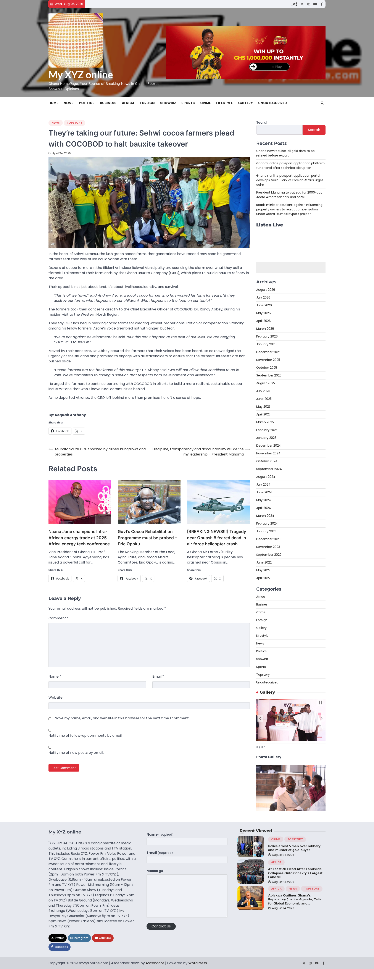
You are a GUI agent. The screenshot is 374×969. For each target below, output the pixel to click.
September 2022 (268, 554)
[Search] (322, 103)
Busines (262, 604)
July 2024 (263, 484)
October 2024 (266, 461)
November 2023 (268, 547)
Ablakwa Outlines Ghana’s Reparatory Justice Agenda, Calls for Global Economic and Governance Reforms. (294, 901)
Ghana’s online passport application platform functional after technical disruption (290, 165)
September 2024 (269, 469)
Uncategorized (272, 103)
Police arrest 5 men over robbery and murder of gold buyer (294, 848)
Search (262, 122)
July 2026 (263, 297)
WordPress (197, 963)
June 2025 (264, 399)
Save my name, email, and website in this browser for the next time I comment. (122, 718)
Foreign (147, 103)
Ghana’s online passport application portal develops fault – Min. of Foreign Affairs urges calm (289, 180)
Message (155, 870)
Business (108, 103)
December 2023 (268, 539)
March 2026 (265, 328)
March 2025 (265, 422)
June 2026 (264, 305)
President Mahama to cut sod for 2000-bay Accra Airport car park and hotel (289, 194)
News (69, 103)
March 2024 (265, 516)
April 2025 (263, 414)
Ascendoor (155, 963)
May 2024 (263, 500)
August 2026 (265, 289)
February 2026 (267, 336)
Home (53, 103)
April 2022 (263, 578)
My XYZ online (80, 75)
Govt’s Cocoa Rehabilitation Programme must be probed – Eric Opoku (147, 537)
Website (55, 697)
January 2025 (266, 438)
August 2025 (265, 383)
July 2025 (263, 391)
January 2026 (266, 344)
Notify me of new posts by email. (76, 752)
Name (54, 676)
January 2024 (266, 531)
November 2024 (268, 453)
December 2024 (268, 445)
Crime (205, 103)
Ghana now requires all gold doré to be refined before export (285, 153)
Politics (87, 103)
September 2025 (268, 375)
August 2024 (265, 477)
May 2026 (263, 313)
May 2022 (263, 570)
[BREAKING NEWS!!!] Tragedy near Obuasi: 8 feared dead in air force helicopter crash (216, 537)
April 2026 (263, 321)
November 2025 (268, 360)
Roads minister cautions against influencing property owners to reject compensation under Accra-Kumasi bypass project (289, 209)
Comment (58, 618)
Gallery (245, 103)
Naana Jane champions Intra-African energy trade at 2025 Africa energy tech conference (79, 537)
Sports (188, 103)
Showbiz (168, 103)
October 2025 (266, 367)
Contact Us (161, 926)
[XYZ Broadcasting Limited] (291, 809)
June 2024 (264, 492)
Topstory (74, 122)
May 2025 (263, 406)
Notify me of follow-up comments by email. (85, 735)
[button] (260, 718)
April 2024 (263, 508)
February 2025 (266, 430)
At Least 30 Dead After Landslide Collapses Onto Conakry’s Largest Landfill (295, 873)
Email (158, 676)
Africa (128, 103)
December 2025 (268, 352)
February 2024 (267, 523)
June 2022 (264, 562)
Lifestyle (224, 103)
